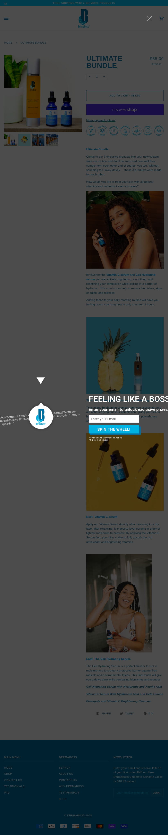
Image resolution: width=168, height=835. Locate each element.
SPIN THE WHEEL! (114, 429)
